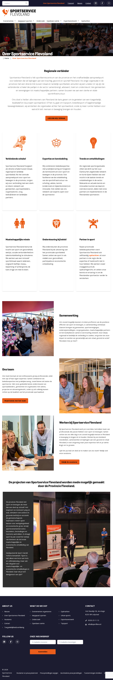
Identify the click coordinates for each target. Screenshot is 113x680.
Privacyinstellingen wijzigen (49, 673)
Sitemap (107, 673)
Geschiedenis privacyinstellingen (71, 673)
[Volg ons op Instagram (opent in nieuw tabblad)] (109, 3)
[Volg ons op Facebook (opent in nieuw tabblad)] (102, 3)
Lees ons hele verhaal (56, 118)
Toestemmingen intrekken (93, 673)
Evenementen (8, 21)
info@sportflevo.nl (94, 624)
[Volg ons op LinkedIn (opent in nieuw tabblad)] (96, 3)
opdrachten (94, 255)
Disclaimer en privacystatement (27, 673)
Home (7, 58)
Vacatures (8, 619)
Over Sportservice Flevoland (53, 3)
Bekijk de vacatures (69, 462)
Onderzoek (40, 21)
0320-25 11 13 (93, 620)
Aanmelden (42, 652)
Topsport (71, 3)
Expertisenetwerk (70, 21)
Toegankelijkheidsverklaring (14, 627)
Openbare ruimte (53, 21)
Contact (88, 3)
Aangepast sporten (25, 21)
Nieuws (79, 3)
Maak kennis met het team (15, 401)
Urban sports (66, 615)
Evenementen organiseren (41, 611)
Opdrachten (85, 21)
